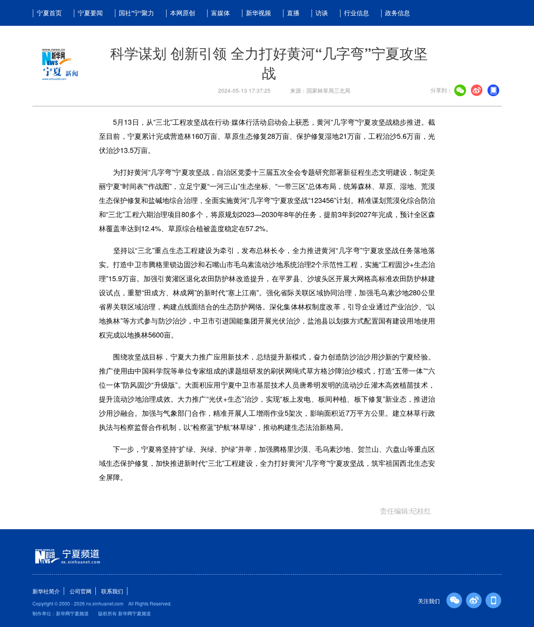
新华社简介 (46, 591)
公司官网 (80, 591)
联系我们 (112, 591)
